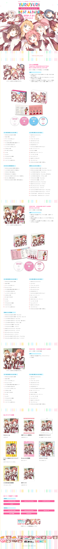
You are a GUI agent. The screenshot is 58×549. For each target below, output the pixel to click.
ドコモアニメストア (46, 501)
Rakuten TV (46, 510)
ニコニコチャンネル (11, 510)
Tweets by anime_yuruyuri (37, 55)
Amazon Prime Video (29, 501)
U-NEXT (11, 504)
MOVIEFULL (29, 513)
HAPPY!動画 (11, 513)
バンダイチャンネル (11, 501)
